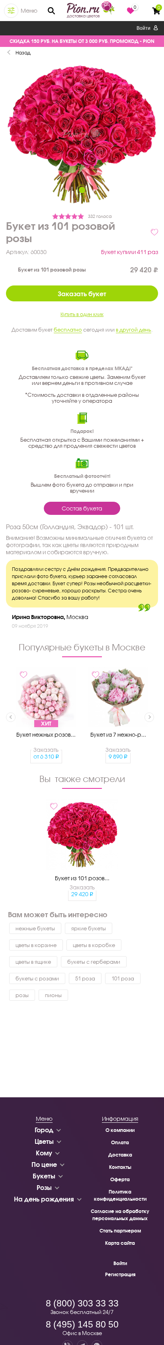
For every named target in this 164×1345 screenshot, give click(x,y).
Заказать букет (82, 293)
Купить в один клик (82, 314)
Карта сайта (120, 1243)
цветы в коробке (94, 945)
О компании (120, 1130)
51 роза (85, 978)
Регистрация (120, 1274)
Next (149, 717)
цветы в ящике (33, 962)
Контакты (120, 1167)
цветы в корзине (36, 945)
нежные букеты (35, 928)
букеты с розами (37, 978)
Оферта (120, 1179)
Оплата (120, 1142)
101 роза (122, 978)
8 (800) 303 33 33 (82, 1303)
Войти (144, 28)
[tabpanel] (82, 136)
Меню (29, 10)
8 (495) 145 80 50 (82, 1324)
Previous (11, 717)
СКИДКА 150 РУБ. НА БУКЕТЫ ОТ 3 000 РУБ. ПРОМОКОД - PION (82, 41)
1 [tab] (82, 190)
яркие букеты (88, 928)
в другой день (133, 329)
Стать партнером (120, 1231)
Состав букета (82, 508)
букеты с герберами (93, 962)
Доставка (120, 1155)
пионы (53, 995)
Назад (23, 53)
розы (22, 995)
